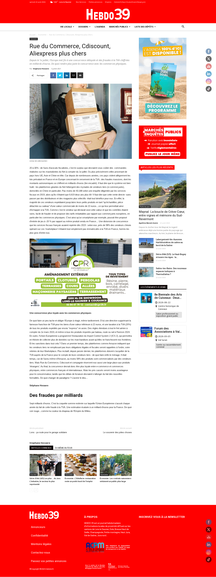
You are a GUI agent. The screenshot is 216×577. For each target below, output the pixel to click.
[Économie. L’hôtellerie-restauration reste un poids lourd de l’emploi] (81, 465)
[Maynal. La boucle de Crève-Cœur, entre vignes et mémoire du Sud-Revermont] (162, 191)
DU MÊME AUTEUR (63, 448)
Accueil (32, 34)
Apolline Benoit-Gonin (148, 223)
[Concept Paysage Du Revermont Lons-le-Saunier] (81, 309)
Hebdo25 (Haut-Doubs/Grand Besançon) (129, 2)
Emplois (108, 2)
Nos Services (81, 2)
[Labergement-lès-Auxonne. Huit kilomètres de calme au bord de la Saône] (146, 243)
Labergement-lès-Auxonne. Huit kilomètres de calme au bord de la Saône (169, 242)
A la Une (33, 475)
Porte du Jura (145, 207)
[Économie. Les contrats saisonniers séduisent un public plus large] (116, 465)
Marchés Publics (118, 26)
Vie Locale (66, 26)
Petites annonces (95, 2)
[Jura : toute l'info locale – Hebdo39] (108, 13)
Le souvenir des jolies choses (117, 432)
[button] (182, 27)
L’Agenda (100, 26)
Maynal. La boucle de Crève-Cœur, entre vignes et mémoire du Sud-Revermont (162, 215)
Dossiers (83, 26)
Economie (42, 34)
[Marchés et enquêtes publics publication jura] (162, 158)
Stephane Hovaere (41, 69)
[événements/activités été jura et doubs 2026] (162, 118)
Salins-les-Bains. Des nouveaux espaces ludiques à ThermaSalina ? (171, 271)
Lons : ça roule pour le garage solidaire (48, 432)
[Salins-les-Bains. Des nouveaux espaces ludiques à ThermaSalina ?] (146, 272)
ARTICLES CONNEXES (41, 448)
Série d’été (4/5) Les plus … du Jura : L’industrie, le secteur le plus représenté (45, 481)
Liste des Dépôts (144, 26)
